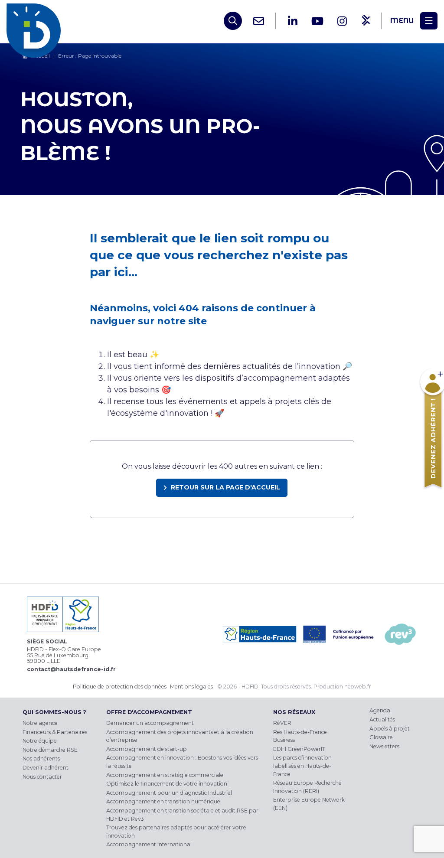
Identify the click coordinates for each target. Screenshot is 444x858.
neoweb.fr (357, 686)
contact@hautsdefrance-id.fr (71, 669)
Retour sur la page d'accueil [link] (225, 487)
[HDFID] (36, 20)
